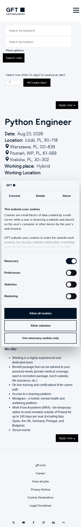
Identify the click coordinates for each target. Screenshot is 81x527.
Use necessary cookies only (40, 338)
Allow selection (41, 325)
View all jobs (40, 481)
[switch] (71, 273)
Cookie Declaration (40, 497)
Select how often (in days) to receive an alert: (36, 74)
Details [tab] (40, 195)
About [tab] (66, 195)
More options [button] (15, 50)
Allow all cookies (40, 313)
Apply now (66, 105)
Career (40, 473)
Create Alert (38, 82)
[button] (67, 10)
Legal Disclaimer (41, 505)
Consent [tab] (14, 195)
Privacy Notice (40, 489)
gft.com (40, 465)
